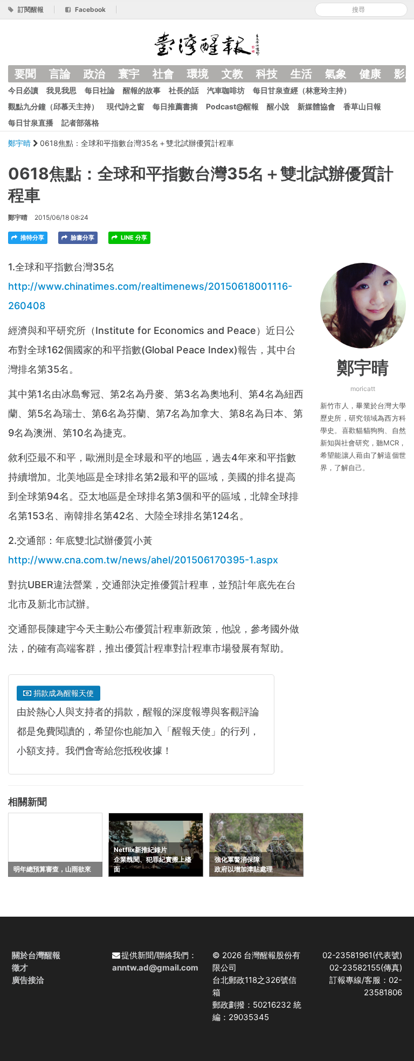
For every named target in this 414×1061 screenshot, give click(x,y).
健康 (370, 73)
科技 (267, 73)
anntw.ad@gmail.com (155, 967)
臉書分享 (81, 237)
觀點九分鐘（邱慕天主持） (53, 106)
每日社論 (100, 90)
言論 (60, 73)
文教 (232, 73)
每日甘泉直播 (30, 122)
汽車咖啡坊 (226, 90)
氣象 (336, 73)
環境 (198, 73)
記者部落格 (80, 122)
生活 (301, 73)
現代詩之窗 (125, 106)
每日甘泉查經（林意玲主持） (302, 90)
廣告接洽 (28, 980)
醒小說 (278, 106)
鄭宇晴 (20, 143)
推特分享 (31, 237)
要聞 (25, 73)
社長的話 (184, 90)
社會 (163, 73)
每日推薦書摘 (175, 106)
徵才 (20, 967)
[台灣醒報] (207, 42)
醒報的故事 (142, 90)
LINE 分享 (133, 237)
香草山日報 (362, 106)
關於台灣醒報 (36, 955)
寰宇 (129, 73)
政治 (94, 73)
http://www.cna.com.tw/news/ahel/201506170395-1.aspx (143, 560)
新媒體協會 (316, 106)
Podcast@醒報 (232, 106)
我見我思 (61, 90)
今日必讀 (23, 90)
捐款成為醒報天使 (62, 692)
